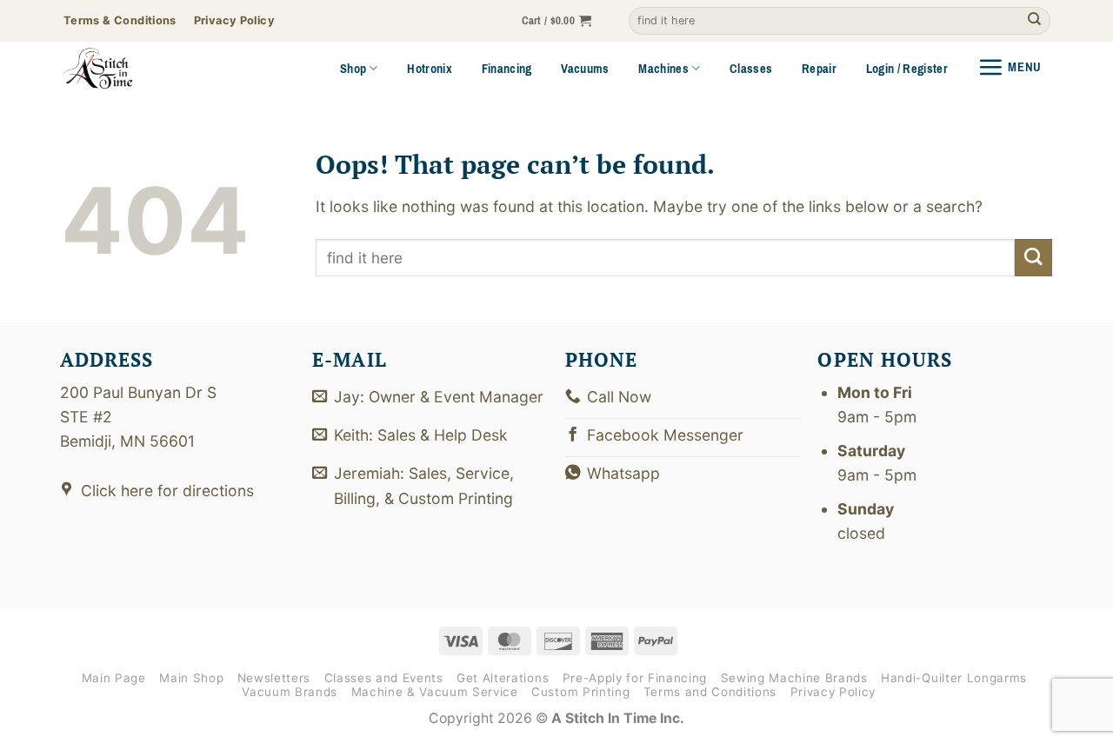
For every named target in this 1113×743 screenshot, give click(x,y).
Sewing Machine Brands (794, 678)
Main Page (114, 678)
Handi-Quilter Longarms (954, 678)
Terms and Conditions (709, 692)
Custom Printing (580, 692)
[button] (557, 21)
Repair (819, 68)
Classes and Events (383, 678)
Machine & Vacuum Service (434, 692)
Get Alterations (503, 678)
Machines (663, 68)
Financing (507, 68)
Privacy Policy (833, 692)
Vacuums (585, 68)
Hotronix (429, 68)
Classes (751, 68)
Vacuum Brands (289, 692)
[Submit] (1034, 21)
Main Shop (191, 678)
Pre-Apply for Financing (635, 678)
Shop (353, 68)
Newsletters (273, 678)
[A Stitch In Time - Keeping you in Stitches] (122, 69)
